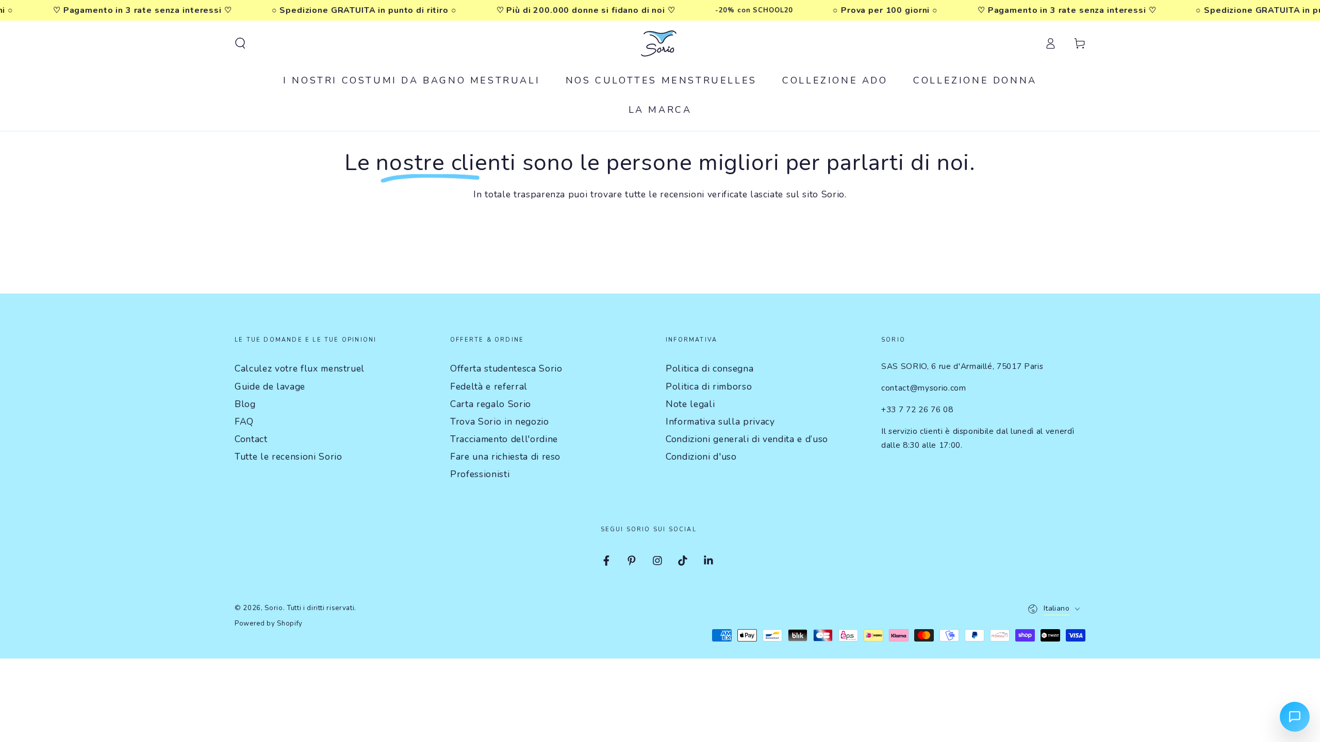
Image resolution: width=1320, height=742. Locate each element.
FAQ (244, 421)
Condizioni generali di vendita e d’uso (747, 439)
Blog (245, 404)
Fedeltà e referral (488, 386)
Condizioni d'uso (701, 456)
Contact (251, 439)
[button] (240, 43)
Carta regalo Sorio (490, 404)
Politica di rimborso (709, 386)
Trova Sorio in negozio (499, 421)
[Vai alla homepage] (660, 43)
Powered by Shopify (269, 623)
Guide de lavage (270, 386)
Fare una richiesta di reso (505, 456)
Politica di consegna (709, 368)
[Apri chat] (1295, 717)
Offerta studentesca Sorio (506, 368)
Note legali (690, 404)
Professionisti (479, 474)
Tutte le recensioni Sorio (288, 456)
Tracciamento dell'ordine (504, 439)
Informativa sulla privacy (720, 421)
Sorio (274, 608)
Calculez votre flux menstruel (300, 368)
